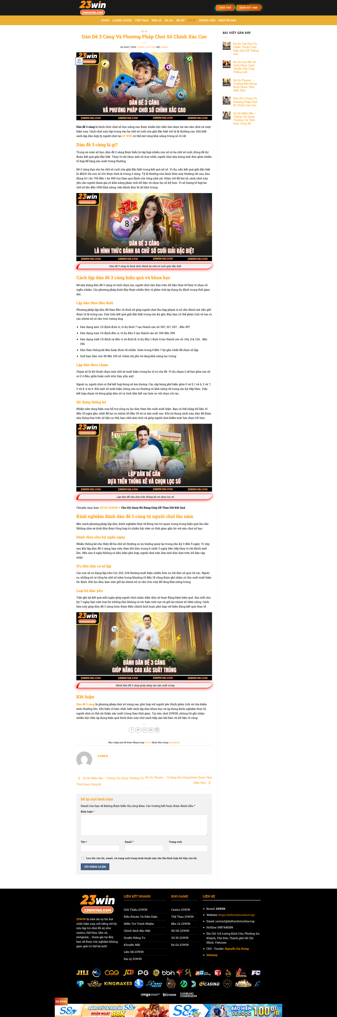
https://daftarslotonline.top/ (236, 915)
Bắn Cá (157, 20)
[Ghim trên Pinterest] (151, 730)
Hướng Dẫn (207, 20)
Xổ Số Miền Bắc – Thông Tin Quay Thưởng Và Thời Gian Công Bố (244, 118)
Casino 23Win (122, 20)
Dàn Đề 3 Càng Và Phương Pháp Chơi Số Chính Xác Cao (245, 102)
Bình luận (87, 811)
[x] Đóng (61, 1001)
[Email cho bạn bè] (144, 730)
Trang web (175, 841)
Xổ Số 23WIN (109, 507)
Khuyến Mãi (227, 20)
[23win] (93, 7)
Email (129, 841)
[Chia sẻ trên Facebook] (131, 730)
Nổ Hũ (180, 20)
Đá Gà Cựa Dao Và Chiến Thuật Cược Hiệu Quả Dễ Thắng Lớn (246, 48)
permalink (173, 742)
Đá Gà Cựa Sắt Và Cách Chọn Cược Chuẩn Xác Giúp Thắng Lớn (244, 67)
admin (164, 47)
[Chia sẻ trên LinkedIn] (157, 730)
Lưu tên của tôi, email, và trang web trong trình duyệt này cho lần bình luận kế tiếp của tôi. (141, 858)
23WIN (105, 20)
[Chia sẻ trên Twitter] (138, 730)
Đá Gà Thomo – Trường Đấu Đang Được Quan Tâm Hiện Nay (245, 85)
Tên (84, 841)
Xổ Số (192, 20)
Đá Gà (169, 20)
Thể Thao (141, 20)
